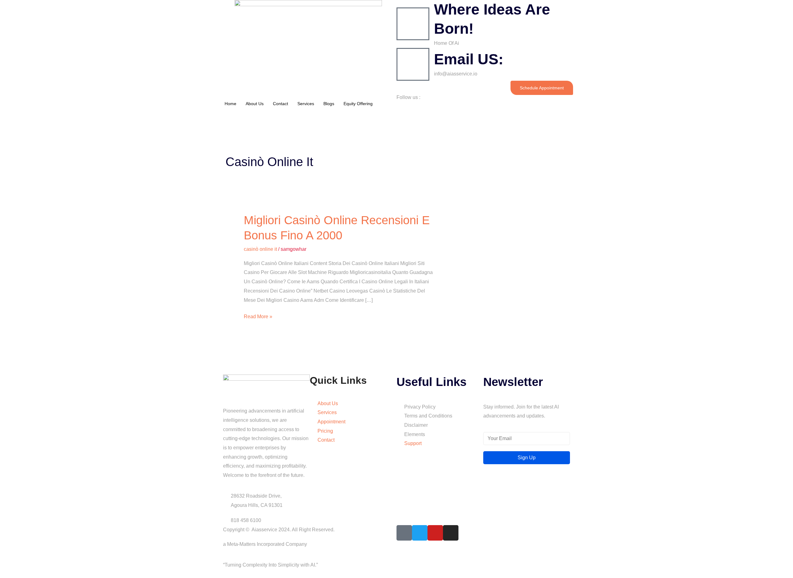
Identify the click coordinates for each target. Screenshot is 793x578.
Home (230, 103)
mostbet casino (221, 112)
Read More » (258, 315)
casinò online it (260, 249)
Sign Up (527, 457)
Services (305, 103)
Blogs (328, 103)
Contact (280, 103)
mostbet (220, 112)
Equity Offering (358, 103)
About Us (255, 103)
